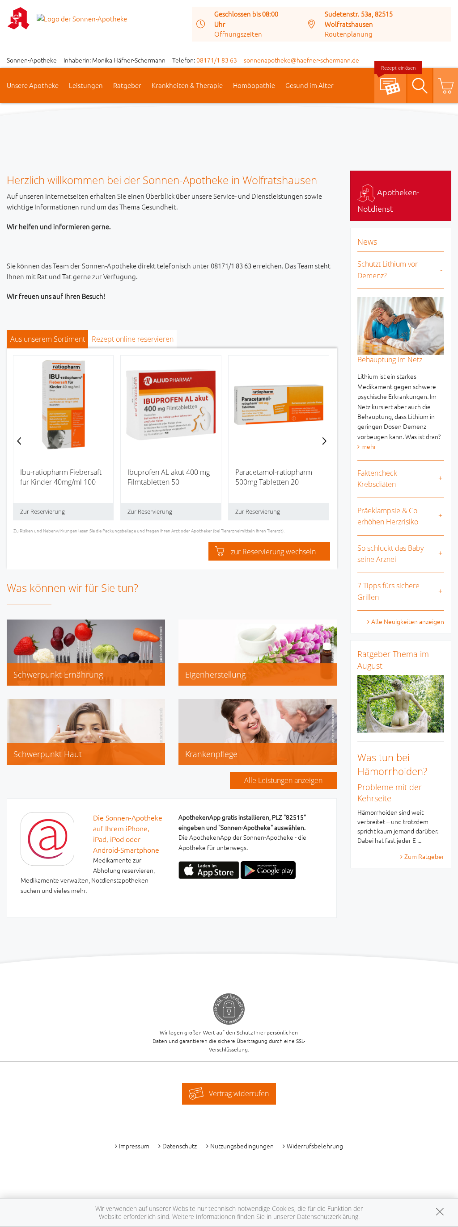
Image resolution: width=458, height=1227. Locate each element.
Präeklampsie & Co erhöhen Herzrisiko (387, 516)
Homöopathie (254, 85)
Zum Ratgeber (424, 856)
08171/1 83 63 (216, 59)
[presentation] (19, 441)
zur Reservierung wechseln (273, 552)
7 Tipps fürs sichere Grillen (388, 591)
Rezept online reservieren (133, 339)
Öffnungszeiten (238, 33)
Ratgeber (127, 85)
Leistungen (86, 85)
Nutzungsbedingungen (242, 1145)
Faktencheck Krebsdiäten (377, 479)
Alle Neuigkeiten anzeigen (407, 621)
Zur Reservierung (42, 511)
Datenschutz (179, 1145)
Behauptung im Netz (389, 359)
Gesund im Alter (309, 85)
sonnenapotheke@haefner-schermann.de (301, 59)
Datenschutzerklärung (327, 1216)
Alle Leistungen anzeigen (283, 780)
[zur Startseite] (82, 17)
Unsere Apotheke (33, 85)
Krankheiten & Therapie (187, 85)
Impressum (134, 1145)
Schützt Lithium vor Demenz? (387, 270)
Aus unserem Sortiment (47, 339)
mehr (368, 446)
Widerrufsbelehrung (315, 1145)
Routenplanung (349, 33)
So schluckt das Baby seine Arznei (390, 554)
